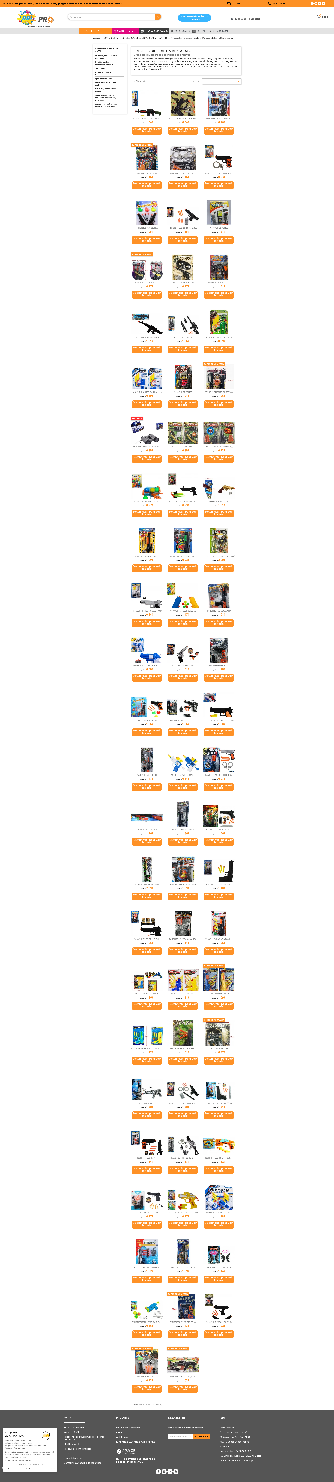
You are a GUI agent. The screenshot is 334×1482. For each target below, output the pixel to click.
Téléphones (100, 68)
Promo (119, 1432)
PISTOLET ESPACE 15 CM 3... (183, 775)
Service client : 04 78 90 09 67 (235, 1451)
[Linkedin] (319, 3)
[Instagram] (315, 3)
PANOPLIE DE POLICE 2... (219, 665)
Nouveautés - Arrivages (128, 1427)
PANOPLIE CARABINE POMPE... (147, 556)
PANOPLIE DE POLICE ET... (219, 282)
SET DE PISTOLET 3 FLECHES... (183, 1048)
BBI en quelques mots (75, 1427)
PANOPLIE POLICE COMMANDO (183, 939)
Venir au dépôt (71, 1432)
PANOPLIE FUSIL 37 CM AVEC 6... (147, 118)
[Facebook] (312, 3)
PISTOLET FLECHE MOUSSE (183, 994)
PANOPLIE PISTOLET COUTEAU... (219, 392)
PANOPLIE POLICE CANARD (219, 611)
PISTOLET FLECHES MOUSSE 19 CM (147, 611)
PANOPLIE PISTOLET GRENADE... (147, 1267)
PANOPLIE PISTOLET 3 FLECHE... (183, 720)
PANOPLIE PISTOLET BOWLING (183, 611)
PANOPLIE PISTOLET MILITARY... (219, 446)
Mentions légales (72, 1444)
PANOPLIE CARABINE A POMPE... (219, 939)
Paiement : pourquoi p (84, 1438)
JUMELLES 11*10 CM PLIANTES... (147, 446)
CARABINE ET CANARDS (147, 829)
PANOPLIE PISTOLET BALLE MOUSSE (147, 1048)
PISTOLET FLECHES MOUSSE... (219, 884)
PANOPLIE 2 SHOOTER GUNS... (219, 1212)
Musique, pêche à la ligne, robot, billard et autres (106, 105)
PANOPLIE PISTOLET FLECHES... (218, 173)
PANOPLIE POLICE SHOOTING (183, 884)
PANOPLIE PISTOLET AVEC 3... (219, 118)
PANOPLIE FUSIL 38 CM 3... (183, 1158)
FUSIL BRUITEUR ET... (147, 1103)
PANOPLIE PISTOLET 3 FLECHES (182, 118)
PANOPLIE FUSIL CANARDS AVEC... (183, 556)
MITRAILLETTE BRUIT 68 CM (147, 884)
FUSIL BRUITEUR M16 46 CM (147, 337)
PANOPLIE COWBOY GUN (183, 282)
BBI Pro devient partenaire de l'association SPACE (135, 1460)
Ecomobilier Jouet (73, 1458)
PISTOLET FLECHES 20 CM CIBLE (183, 228)
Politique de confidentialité (77, 1448)
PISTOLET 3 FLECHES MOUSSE (219, 994)
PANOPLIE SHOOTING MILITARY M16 (219, 556)
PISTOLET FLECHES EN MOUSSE (218, 1158)
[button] (194, 18)
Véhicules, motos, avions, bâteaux (106, 90)
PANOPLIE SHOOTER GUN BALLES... (147, 392)
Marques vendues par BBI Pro (135, 1442)
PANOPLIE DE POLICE (219, 228)
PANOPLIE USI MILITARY (182, 446)
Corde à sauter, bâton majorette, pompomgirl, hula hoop (105, 97)
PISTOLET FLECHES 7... (147, 1158)
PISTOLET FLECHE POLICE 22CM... (218, 1103)
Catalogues (122, 1437)
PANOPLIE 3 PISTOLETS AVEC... (219, 1322)
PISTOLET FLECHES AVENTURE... (219, 829)
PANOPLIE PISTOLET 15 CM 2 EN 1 (147, 1322)
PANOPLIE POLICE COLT (219, 501)
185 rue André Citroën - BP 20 (235, 1437)
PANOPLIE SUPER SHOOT (147, 173)
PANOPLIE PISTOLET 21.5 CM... (147, 939)
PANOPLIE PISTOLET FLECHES (183, 173)
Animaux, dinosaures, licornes (104, 73)
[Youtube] (323, 3)
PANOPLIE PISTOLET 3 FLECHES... (147, 665)
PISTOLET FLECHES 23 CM (183, 665)
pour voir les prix (151, 130)
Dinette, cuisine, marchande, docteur (104, 63)
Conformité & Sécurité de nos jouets (82, 1462)
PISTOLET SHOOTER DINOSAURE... (219, 337)
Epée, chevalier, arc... (104, 78)
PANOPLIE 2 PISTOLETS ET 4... (183, 1322)
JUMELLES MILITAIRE (219, 1048)
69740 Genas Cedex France (234, 1441)
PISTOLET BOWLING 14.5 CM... (147, 501)
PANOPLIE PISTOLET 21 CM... (146, 1212)
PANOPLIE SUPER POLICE (147, 1376)
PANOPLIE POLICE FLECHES (219, 1267)
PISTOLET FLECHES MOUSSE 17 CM (219, 720)
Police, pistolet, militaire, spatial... (106, 83)
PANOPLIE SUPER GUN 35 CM (183, 1376)
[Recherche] (158, 17)
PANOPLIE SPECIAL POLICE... (147, 282)
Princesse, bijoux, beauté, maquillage (106, 56)
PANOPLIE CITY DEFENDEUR (183, 829)
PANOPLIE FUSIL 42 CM (183, 337)
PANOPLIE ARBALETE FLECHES (147, 994)
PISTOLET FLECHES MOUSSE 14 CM (183, 1212)
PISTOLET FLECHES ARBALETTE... (183, 501)
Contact (224, 1446)
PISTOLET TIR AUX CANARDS (147, 720)
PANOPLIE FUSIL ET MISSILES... (182, 1267)
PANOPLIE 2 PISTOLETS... (147, 228)
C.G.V (66, 1453)
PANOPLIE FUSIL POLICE (146, 775)
